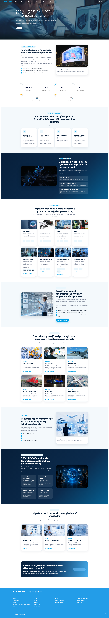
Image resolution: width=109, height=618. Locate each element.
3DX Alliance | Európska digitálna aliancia (21, 604)
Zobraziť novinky (71, 548)
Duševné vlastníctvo (81, 600)
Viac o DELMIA (77, 243)
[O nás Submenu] (53, 2)
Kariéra (56, 598)
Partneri (14, 606)
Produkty (23, 1)
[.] (105, 614)
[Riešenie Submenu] (33, 2)
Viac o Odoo (42, 271)
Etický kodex (79, 602)
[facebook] (30, 592)
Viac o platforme (26, 243)
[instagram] (33, 592)
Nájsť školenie (77, 271)
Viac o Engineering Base (27, 273)
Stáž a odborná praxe (59, 600)
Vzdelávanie (37, 1)
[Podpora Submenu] (48, 2)
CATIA (35, 598)
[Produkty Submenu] (26, 2)
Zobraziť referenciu (27, 371)
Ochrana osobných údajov (82, 598)
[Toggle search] (97, 1)
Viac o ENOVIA (60, 243)
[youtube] (38, 592)
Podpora (45, 1)
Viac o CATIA (42, 243)
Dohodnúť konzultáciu (79, 569)
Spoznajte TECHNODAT (62, 320)
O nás (51, 1)
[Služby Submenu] (19, 2)
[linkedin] (36, 592)
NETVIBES (36, 602)
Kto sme (14, 598)
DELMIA (35, 600)
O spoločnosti (16, 600)
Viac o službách (60, 274)
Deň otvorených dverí (59, 602)
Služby (16, 1)
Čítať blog (25, 548)
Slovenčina (103, 1)
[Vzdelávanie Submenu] (41, 2)
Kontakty (15, 608)
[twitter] (41, 592)
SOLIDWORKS (37, 604)
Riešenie (30, 1)
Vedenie (14, 602)
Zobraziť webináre (49, 548)
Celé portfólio (37, 606)
